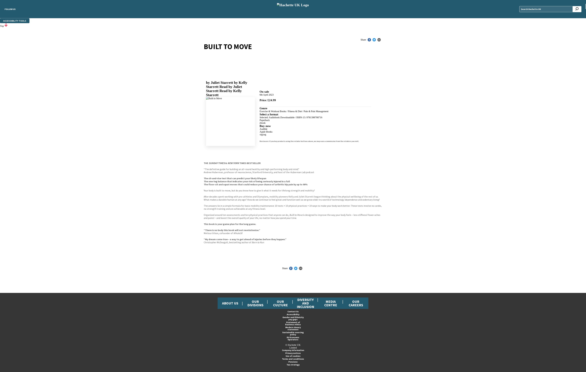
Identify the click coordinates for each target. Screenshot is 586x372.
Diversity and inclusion (305, 303)
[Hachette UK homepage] (293, 9)
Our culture (280, 303)
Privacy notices (293, 353)
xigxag (263, 134)
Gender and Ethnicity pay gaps (293, 318)
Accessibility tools (14, 20)
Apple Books (266, 131)
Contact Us (293, 311)
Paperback (265, 120)
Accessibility (293, 314)
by (219, 83)
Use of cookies (293, 356)
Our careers (356, 303)
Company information (293, 350)
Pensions (293, 361)
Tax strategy (293, 364)
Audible (263, 129)
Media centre (330, 303)
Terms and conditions (293, 359)
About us (230, 303)
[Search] (577, 9)
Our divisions (255, 303)
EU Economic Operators (293, 338)
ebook (263, 123)
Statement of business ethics (293, 323)
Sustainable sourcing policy (293, 333)
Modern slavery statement (293, 328)
